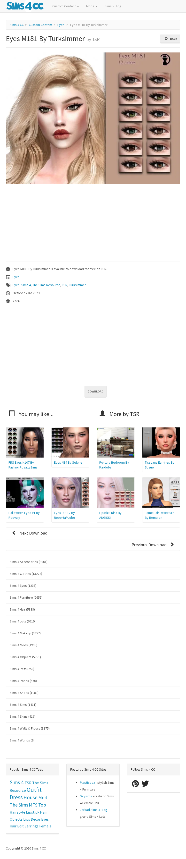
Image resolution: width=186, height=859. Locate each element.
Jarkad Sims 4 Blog (93, 810)
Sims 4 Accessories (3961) (28, 562)
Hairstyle (17, 812)
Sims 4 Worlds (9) (22, 740)
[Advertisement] (93, 223)
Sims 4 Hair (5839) (22, 609)
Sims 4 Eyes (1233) (23, 585)
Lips (26, 819)
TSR (64, 285)
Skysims (86, 796)
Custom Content (64, 6)
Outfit (34, 789)
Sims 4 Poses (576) (23, 681)
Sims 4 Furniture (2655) (26, 597)
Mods (90, 6)
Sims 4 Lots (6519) (23, 621)
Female (45, 826)
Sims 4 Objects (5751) (25, 657)
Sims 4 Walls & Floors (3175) (30, 728)
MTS (33, 805)
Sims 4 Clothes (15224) (26, 573)
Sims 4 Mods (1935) (23, 645)
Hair (43, 812)
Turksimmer (77, 285)
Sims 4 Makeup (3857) (25, 633)
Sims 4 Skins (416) (22, 716)
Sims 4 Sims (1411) (23, 704)
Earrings (31, 826)
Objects (16, 819)
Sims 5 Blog (113, 6)
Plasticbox (87, 782)
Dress (16, 797)
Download (95, 391)
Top (42, 805)
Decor (35, 819)
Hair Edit (17, 826)
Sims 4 (26, 285)
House (30, 797)
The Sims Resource (46, 285)
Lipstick (32, 812)
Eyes (60, 25)
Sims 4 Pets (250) (22, 669)
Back (173, 39)
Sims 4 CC (17, 25)
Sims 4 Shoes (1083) (24, 692)
